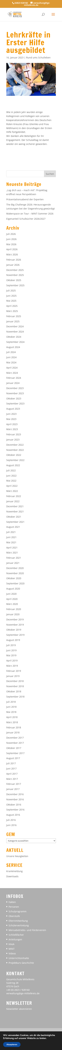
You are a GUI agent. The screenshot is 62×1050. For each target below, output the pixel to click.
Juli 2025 (11, 290)
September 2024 (15, 341)
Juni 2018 (11, 706)
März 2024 (12, 372)
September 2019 (15, 634)
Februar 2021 (13, 557)
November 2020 (15, 573)
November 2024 (15, 331)
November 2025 (15, 275)
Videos (12, 953)
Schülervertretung (19, 925)
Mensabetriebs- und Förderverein (27, 930)
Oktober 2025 (13, 280)
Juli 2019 (11, 645)
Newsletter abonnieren (19, 1008)
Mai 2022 (11, 480)
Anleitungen (15, 939)
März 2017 (12, 778)
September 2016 (15, 809)
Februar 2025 (13, 316)
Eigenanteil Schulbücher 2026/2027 (25, 218)
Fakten (12, 902)
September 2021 (15, 521)
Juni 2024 (11, 357)
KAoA (11, 944)
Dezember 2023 (15, 388)
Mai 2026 (11, 244)
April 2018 (12, 717)
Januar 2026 (13, 264)
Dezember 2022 (15, 444)
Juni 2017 (11, 768)
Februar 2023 (13, 434)
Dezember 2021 (15, 506)
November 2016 (15, 799)
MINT (12, 948)
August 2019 (13, 640)
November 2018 (15, 686)
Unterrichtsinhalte (19, 958)
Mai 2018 (11, 712)
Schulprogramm (17, 911)
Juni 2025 (11, 295)
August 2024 (13, 347)
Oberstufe (14, 916)
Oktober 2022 (13, 454)
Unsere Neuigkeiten (17, 856)
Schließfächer (16, 934)
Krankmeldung (14, 871)
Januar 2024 (13, 383)
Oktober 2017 (13, 748)
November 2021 (15, 511)
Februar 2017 (13, 783)
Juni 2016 (11, 825)
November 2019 (15, 624)
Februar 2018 (13, 727)
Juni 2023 (11, 413)
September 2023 (15, 403)
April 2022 (12, 485)
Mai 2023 (11, 419)
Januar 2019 (13, 676)
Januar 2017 (13, 789)
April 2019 (12, 660)
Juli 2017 (11, 763)
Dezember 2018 (15, 681)
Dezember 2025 (15, 270)
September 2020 (15, 583)
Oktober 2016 (13, 804)
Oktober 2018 (13, 691)
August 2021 (13, 526)
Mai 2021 (11, 542)
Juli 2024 (11, 352)
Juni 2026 (11, 239)
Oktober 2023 (13, 398)
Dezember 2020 (15, 568)
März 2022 (12, 491)
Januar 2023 (13, 439)
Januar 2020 (13, 614)
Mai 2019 (11, 655)
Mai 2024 (11, 362)
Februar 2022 (13, 496)
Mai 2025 (11, 300)
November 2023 (15, 393)
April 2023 (12, 424)
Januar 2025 (13, 321)
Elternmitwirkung (18, 920)
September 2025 (15, 285)
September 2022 (15, 460)
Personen (14, 906)
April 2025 (12, 305)
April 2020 (12, 599)
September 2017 (15, 753)
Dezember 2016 (15, 794)
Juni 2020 (11, 593)
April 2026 (12, 249)
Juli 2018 (11, 701)
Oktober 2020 (13, 578)
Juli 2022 (11, 470)
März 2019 (12, 665)
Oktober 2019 (13, 629)
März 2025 (12, 311)
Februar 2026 (13, 259)
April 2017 (12, 773)
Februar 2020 (13, 609)
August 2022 (13, 465)
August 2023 (13, 408)
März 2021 (12, 552)
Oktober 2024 (13, 336)
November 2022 (15, 449)
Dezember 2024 (15, 326)
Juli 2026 (11, 234)
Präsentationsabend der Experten (25, 199)
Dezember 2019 (15, 619)
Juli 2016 (11, 820)
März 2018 (12, 722)
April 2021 (12, 547)
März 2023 (12, 429)
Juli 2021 (11, 532)
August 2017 (13, 758)
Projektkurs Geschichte (21, 962)
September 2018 (15, 696)
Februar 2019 (13, 670)
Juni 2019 (11, 650)
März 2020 (12, 604)
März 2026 (12, 254)
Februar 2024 (13, 377)
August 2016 (13, 814)
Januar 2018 (13, 732)
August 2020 (13, 588)
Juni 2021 (11, 537)
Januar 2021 (13, 562)
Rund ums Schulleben (38, 57)
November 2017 (15, 742)
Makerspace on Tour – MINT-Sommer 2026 (29, 213)
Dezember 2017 (15, 737)
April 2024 (12, 367)
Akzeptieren (11, 1044)
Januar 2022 (13, 501)
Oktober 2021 (13, 516)
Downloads (12, 876)
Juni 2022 (11, 475)
